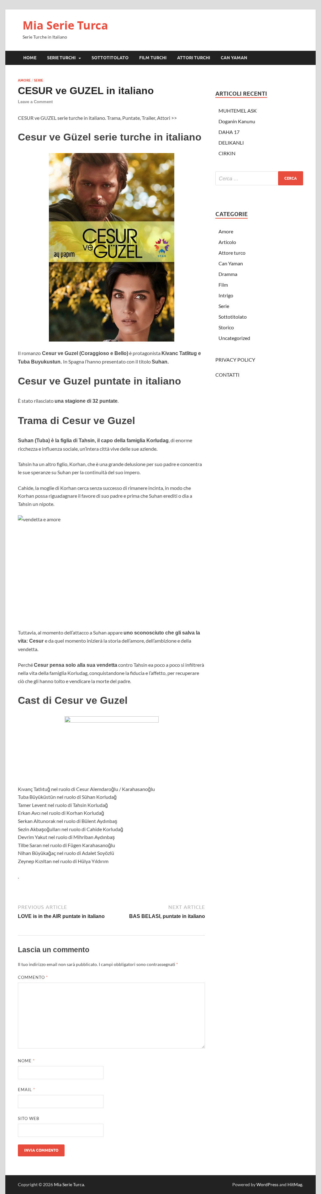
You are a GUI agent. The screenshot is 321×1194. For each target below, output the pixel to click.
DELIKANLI (231, 143)
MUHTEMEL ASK (237, 111)
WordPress (267, 1184)
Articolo (227, 242)
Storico (226, 327)
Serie (38, 80)
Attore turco (231, 253)
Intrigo (225, 295)
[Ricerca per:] (259, 178)
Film (223, 285)
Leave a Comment (35, 101)
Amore (24, 80)
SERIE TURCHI (61, 57)
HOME (29, 57)
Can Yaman (230, 263)
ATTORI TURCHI (193, 57)
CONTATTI (227, 375)
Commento (33, 977)
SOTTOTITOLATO (110, 57)
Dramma (227, 274)
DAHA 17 (228, 132)
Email (26, 1089)
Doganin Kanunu (236, 121)
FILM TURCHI (152, 57)
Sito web (28, 1118)
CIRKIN (226, 153)
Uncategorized (234, 338)
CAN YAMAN (234, 57)
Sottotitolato (232, 317)
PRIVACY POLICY (235, 360)
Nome (26, 1060)
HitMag (294, 1184)
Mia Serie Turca (65, 25)
